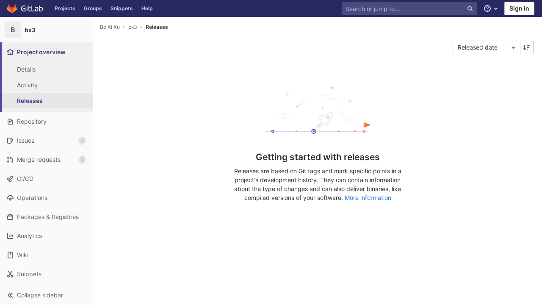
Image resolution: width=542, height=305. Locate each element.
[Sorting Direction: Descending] (527, 47)
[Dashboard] (25, 8)
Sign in (519, 8)
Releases (157, 27)
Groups (93, 8)
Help (147, 8)
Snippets (122, 8)
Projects (65, 8)
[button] (46, 295)
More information (368, 197)
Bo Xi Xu (110, 27)
